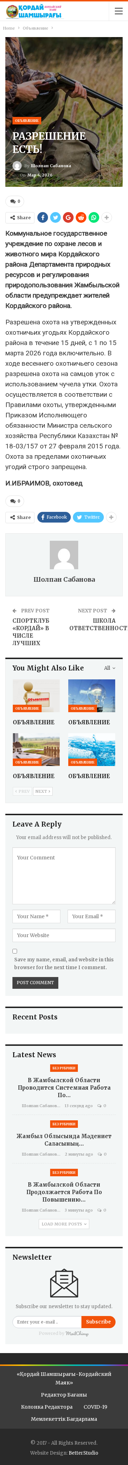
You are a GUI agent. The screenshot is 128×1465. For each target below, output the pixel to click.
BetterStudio (83, 1453)
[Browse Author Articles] (64, 555)
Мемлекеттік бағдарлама (64, 1419)
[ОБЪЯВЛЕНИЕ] (36, 695)
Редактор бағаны (64, 1395)
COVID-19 (95, 1407)
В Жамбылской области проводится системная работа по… (64, 1088)
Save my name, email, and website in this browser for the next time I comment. (64, 964)
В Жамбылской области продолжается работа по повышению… (64, 1192)
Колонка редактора (47, 1407)
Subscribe (98, 1322)
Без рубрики (64, 1068)
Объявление (27, 121)
